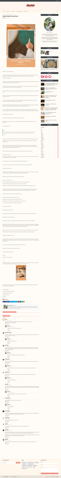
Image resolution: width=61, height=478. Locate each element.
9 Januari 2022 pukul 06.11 (8, 418)
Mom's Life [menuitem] (25, 11)
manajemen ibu (24, 465)
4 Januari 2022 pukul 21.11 (8, 333)
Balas (6, 350)
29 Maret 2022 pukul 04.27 (8, 440)
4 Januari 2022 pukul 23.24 (8, 346)
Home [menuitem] (4, 11)
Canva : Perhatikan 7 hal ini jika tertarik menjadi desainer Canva (50, 113)
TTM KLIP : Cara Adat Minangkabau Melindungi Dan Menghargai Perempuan (51, 88)
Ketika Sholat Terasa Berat (49, 91)
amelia (6, 319)
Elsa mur (14, 305)
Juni (49, 130)
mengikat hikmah (29, 465)
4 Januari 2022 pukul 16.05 (8, 320)
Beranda (4, 14)
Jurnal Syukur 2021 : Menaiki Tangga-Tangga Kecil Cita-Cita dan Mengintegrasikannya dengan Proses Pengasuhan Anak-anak (51, 108)
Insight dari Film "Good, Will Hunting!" (50, 116)
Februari (49, 134)
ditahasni (6, 439)
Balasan (7, 325)
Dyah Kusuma (7, 359)
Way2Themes (10, 476)
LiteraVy (6, 423)
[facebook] (56, 1)
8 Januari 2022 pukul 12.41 (10, 366)
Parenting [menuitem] (13, 11)
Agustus (49, 140)
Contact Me (53, 476)
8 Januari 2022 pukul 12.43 (10, 405)
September (49, 127)
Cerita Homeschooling (30, 462)
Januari (49, 144)
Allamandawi (7, 372)
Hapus (8, 329)
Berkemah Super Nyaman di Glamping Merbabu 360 (50, 104)
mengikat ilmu (35, 465)
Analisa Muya (7, 417)
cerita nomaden (36, 462)
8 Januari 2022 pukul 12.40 (10, 353)
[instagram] (57, 1)
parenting (6, 14)
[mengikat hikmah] (49, 63)
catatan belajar (24, 462)
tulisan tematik (24, 468)
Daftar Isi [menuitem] (8, 11)
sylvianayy (6, 384)
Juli (49, 128)
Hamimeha (7, 429)
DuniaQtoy (17, 476)
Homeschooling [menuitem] (19, 11)
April (49, 141)
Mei (49, 131)
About (49, 476)
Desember (49, 154)
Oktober (49, 137)
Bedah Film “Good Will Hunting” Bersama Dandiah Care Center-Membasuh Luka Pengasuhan (51, 96)
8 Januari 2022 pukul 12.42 (10, 378)
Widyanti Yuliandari (8, 332)
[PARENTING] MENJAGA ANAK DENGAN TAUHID (49, 69)
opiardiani (6, 345)
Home (47, 476)
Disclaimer (57, 476)
